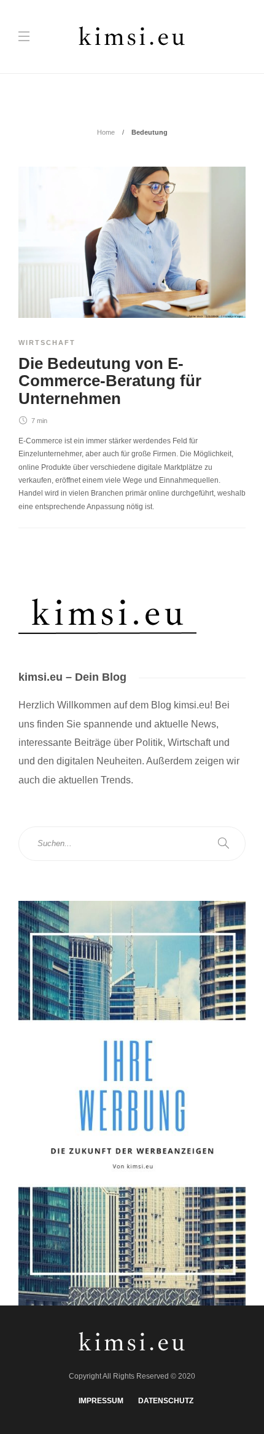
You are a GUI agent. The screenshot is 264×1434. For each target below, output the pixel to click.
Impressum (101, 1400)
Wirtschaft (47, 342)
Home (106, 132)
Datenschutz (165, 1400)
